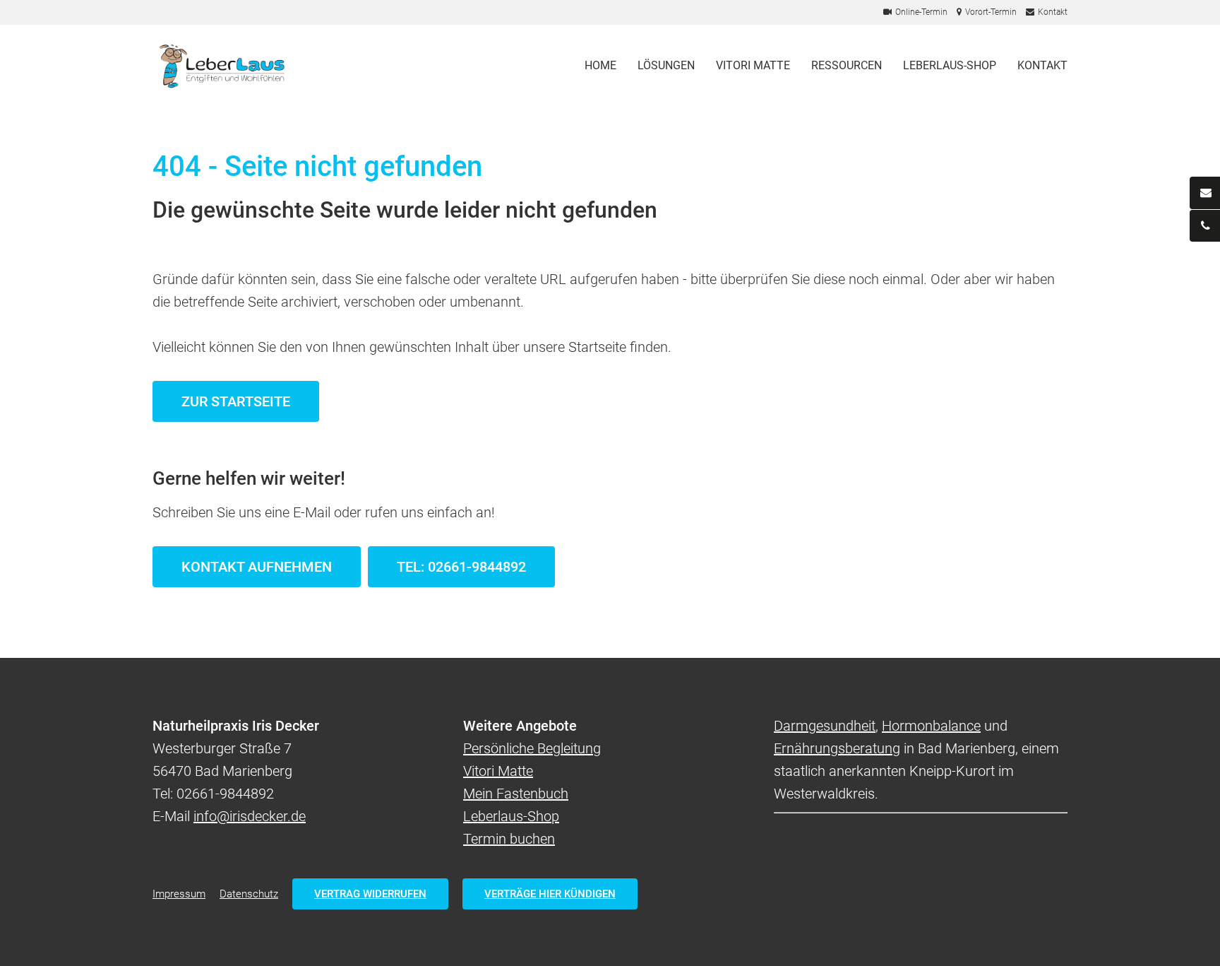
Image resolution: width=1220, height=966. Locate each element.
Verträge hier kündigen (550, 894)
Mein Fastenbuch (515, 793)
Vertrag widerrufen (370, 894)
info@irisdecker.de (249, 816)
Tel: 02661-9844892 (461, 566)
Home (600, 65)
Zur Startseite (235, 401)
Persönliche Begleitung (532, 748)
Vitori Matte (753, 65)
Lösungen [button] (666, 65)
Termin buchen (509, 838)
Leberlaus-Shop (949, 65)
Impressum (178, 894)
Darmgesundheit (824, 725)
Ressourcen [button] (846, 65)
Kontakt (1042, 65)
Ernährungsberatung (837, 748)
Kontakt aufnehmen (256, 566)
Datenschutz (249, 894)
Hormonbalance (931, 725)
